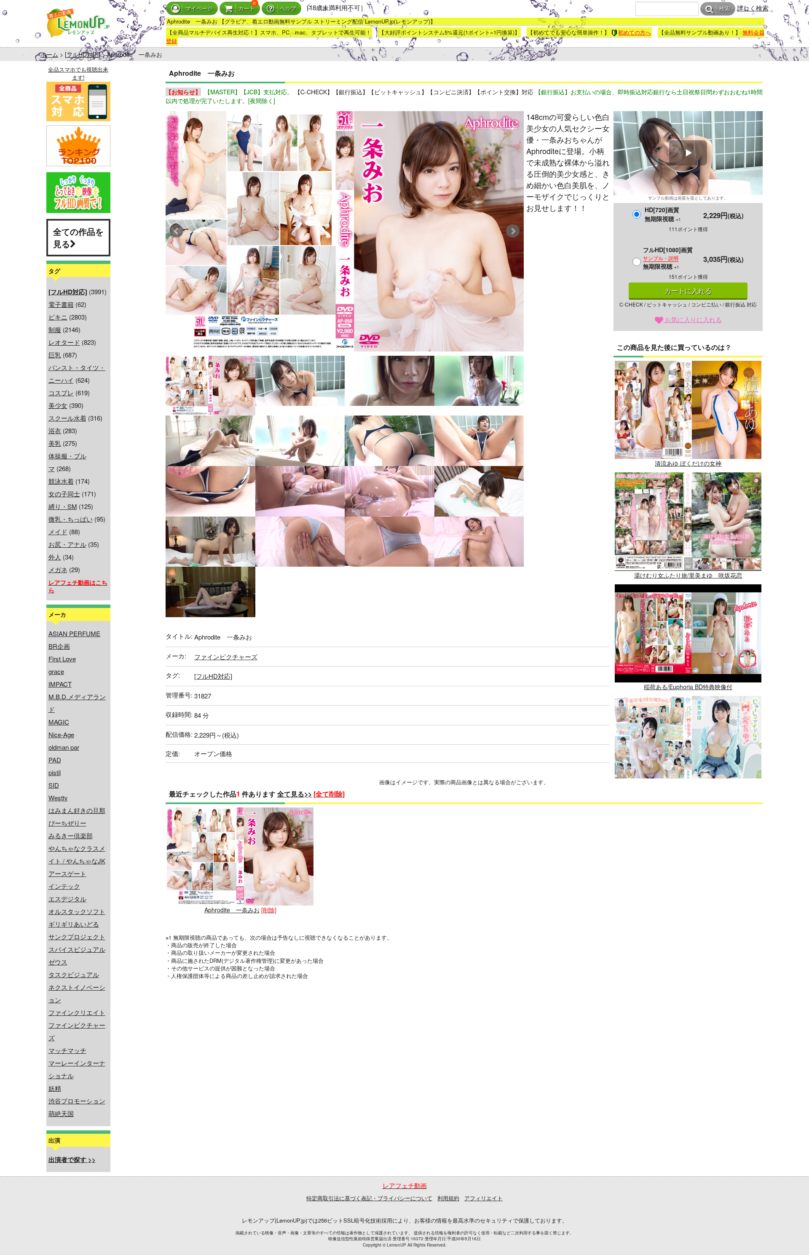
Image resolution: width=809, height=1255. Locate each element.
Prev (176, 231)
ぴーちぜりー (67, 822)
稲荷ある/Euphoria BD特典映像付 (688, 686)
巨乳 (54, 354)
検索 (724, 9)
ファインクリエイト (76, 1012)
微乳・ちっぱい (70, 518)
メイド (57, 531)
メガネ (57, 569)
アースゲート (67, 873)
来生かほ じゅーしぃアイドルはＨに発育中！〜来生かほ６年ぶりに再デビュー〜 (688, 803)
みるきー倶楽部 (70, 835)
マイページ (199, 8)
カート (246, 8)
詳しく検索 (753, 7)
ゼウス (57, 961)
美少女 (57, 405)
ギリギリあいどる (73, 923)
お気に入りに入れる (692, 319)
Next (513, 231)
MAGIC (58, 721)
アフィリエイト (483, 1198)
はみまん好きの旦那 (76, 810)
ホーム (49, 54)
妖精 (54, 1088)
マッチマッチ (67, 1050)
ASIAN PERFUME (74, 633)
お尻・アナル (67, 544)
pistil (54, 772)
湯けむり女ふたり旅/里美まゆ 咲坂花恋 (688, 575)
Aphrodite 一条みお (232, 910)
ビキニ (57, 316)
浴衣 (54, 430)
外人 (54, 556)
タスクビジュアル (73, 974)
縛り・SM (62, 506)
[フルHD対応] (82, 54)
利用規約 (448, 1198)
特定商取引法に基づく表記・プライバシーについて (369, 1198)
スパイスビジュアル (76, 949)
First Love (62, 658)
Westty (58, 797)
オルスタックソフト (76, 911)
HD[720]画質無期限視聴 (663, 214)
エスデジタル (67, 898)
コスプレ (61, 392)
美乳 (54, 443)
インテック (64, 886)
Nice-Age (61, 734)
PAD (54, 759)
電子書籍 (61, 304)
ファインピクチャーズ (225, 656)
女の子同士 (64, 493)
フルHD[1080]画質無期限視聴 (668, 257)
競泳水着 (61, 481)
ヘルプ (288, 8)
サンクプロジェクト (76, 936)
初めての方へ (634, 32)
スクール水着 (67, 417)
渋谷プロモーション (76, 1100)
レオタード (64, 342)
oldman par (63, 747)
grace (56, 671)
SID (53, 785)
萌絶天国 (61, 1113)
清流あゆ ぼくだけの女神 (688, 463)
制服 (54, 329)
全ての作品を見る (78, 237)
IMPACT (60, 683)
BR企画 (59, 646)
